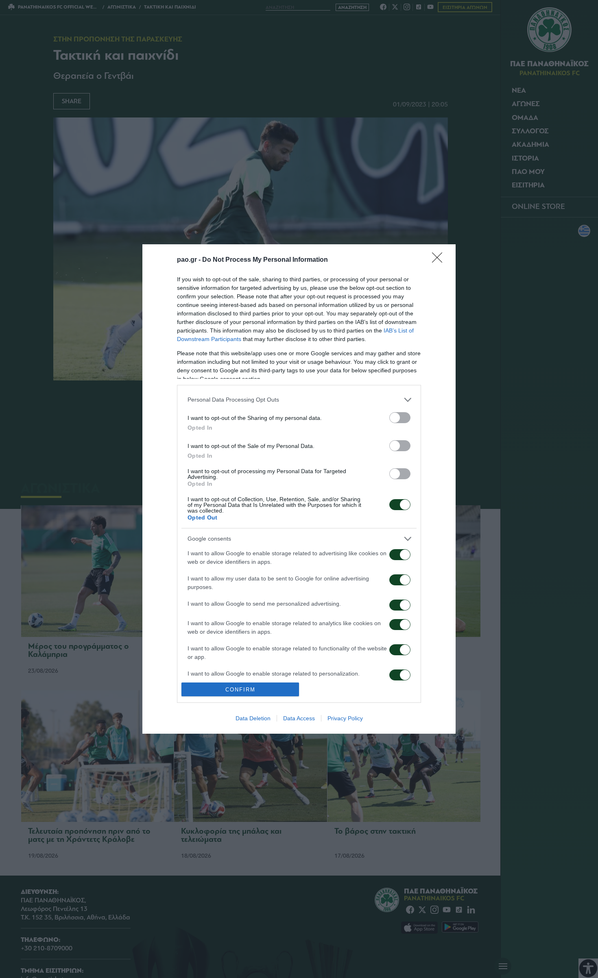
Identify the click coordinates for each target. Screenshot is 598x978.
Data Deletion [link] (253, 718)
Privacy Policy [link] (345, 718)
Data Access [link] (299, 718)
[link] (439, 260)
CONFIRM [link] (240, 690)
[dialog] (299, 489)
